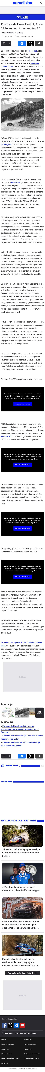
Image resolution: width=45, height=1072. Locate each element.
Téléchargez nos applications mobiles (20, 1033)
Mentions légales (6, 1054)
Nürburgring (6, 144)
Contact (3, 1039)
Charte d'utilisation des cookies (10, 1059)
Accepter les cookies (22, 404)
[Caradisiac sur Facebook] (4, 1025)
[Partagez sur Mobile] (39, 43)
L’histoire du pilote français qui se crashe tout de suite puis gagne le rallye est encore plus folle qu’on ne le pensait (20, 962)
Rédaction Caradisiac (7, 1044)
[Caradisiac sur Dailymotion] (16, 1025)
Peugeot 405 (6, 436)
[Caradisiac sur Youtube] (22, 1025)
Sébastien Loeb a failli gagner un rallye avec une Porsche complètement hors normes (21, 852)
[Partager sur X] (31, 43)
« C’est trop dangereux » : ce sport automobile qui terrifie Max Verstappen (21, 889)
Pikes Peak (32, 51)
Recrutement (5, 1049)
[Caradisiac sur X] (10, 1025)
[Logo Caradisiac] (22, 5)
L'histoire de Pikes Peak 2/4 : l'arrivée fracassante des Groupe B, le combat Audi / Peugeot (20, 729)
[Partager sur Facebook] (22, 43)
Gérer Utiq (4, 1063)
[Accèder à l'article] (22, 835)
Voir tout (39, 713)
